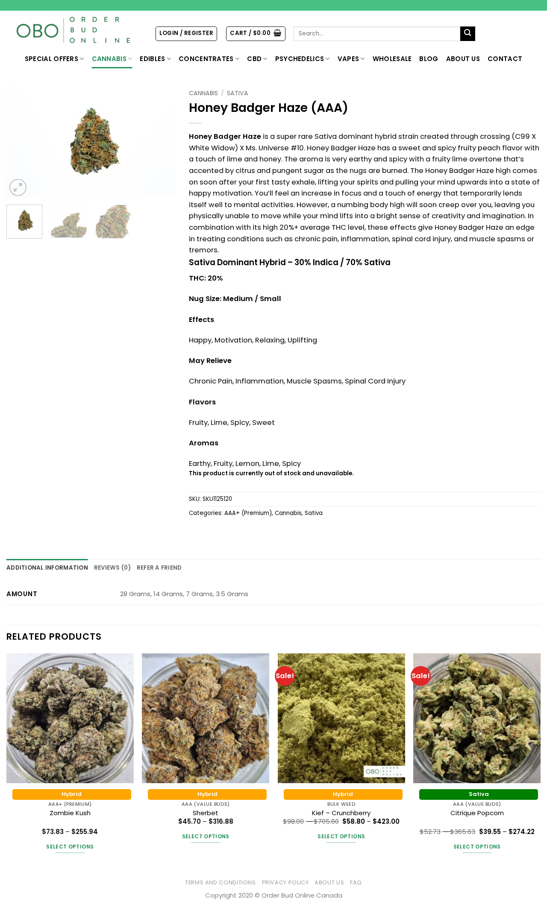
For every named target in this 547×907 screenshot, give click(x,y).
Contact (505, 58)
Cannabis (109, 58)
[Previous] (20, 142)
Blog (428, 58)
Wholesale (392, 58)
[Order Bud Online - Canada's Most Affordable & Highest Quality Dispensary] (74, 30)
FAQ (356, 882)
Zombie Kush (70, 813)
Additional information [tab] (47, 568)
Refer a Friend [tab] (159, 568)
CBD (254, 58)
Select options (70, 846)
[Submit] (467, 33)
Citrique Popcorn (477, 813)
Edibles (152, 58)
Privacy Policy (285, 882)
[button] (186, 33)
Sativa (237, 93)
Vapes (348, 58)
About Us (463, 58)
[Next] (162, 142)
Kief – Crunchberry (341, 813)
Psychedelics (299, 58)
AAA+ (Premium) (248, 513)
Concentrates (206, 58)
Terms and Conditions (220, 882)
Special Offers (51, 58)
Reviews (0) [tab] (112, 568)
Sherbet (205, 813)
